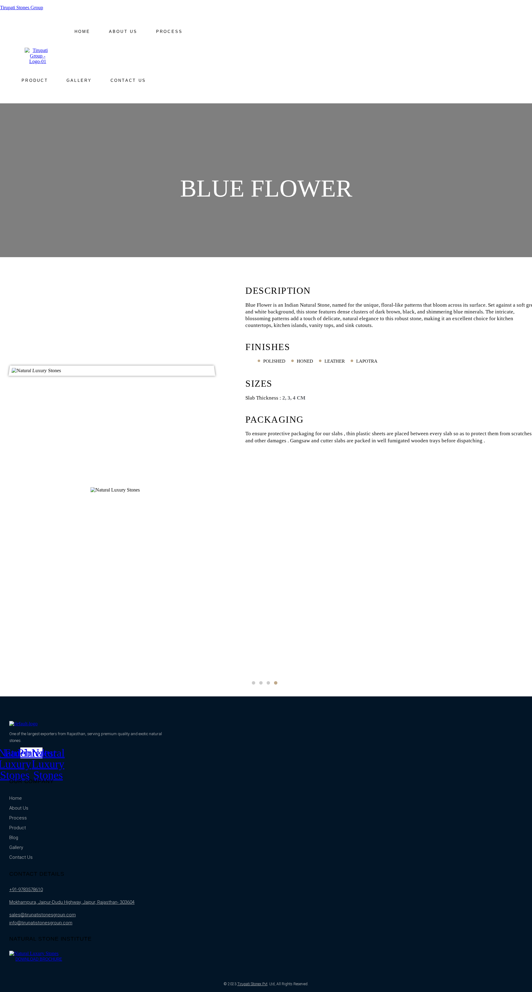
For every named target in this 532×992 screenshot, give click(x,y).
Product (35, 80)
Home (83, 31)
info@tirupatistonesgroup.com (40, 923)
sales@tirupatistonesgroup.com (42, 915)
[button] (34, 80)
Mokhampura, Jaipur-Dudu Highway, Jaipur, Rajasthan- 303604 (72, 902)
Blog (13, 837)
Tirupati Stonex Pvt (252, 984)
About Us (123, 31)
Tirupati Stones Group (21, 7)
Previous (71, 579)
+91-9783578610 (26, 889)
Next (461, 579)
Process (169, 31)
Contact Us (128, 80)
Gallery (79, 80)
